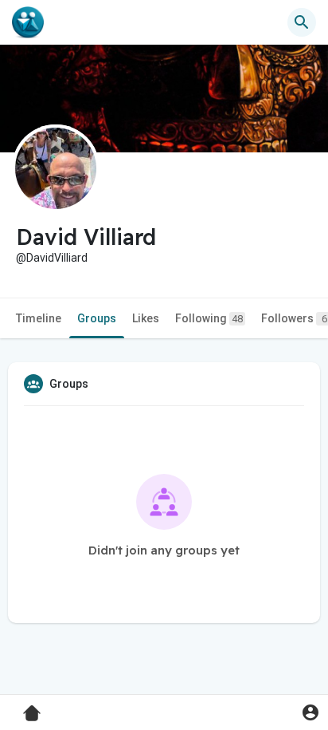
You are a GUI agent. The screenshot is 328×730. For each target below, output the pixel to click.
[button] (310, 712)
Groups (96, 318)
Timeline (38, 318)
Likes (145, 318)
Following (209, 318)
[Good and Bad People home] (28, 22)
